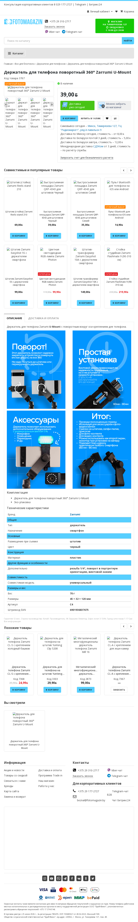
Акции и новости (14, 770)
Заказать (119, 689)
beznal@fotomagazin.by (91, 800)
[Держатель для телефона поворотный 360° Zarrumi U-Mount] (29, 89)
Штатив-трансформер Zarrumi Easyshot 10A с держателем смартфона (85, 281)
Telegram (80, 4)
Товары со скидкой (15, 775)
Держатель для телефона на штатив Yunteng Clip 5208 (52, 672)
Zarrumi (75, 514)
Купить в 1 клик (91, 118)
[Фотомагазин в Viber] (58, 878)
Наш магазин (46, 780)
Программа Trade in (50, 775)
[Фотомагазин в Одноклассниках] (85, 878)
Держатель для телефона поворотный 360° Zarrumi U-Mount (24, 745)
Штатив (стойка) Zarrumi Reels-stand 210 (19, 213)
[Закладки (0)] (116, 11)
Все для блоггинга (24, 63)
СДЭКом (98, 146)
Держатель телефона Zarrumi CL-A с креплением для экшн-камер (119, 672)
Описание (14, 318)
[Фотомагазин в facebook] (72, 878)
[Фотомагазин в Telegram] (65, 878)
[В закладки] (107, 118)
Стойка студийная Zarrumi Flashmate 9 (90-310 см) (119, 281)
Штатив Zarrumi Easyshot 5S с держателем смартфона (19, 281)
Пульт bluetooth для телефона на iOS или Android (119, 214)
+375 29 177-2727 (88, 791)
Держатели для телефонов (51, 63)
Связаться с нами (15, 780)
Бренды (8, 786)
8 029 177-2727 (63, 4)
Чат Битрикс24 (121, 800)
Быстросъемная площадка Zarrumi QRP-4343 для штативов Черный (52, 216)
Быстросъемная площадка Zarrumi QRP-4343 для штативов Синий (86, 216)
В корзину (69, 118)
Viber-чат (54, 31)
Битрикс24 (95, 4)
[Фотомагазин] (23, 23)
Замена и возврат (15, 796)
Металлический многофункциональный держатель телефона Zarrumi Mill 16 (88, 673)
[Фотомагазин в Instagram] (44, 878)
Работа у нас (46, 786)
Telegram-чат (74, 31)
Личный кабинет (100, 11)
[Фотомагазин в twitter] (92, 878)
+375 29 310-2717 (60, 21)
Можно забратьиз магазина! (116, 105)
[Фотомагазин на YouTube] (51, 878)
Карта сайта (11, 791)
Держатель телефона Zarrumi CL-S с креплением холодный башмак (19, 672)
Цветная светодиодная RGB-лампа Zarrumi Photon (52, 281)
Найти (128, 40)
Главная (8, 63)
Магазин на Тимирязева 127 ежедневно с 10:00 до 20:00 (115, 26)
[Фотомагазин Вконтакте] (79, 878)
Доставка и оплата (43, 318)
